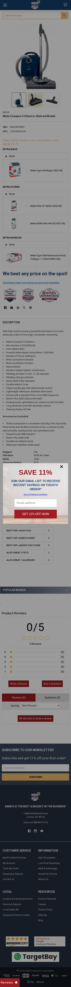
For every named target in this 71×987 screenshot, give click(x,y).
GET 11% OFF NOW (35, 514)
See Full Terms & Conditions (35, 494)
